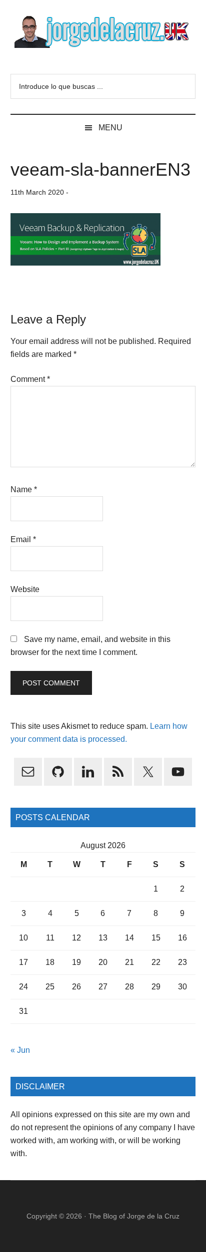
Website (25, 589)
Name (23, 489)
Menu (110, 127)
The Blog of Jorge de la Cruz (134, 1216)
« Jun (20, 1050)
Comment (30, 379)
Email (23, 539)
